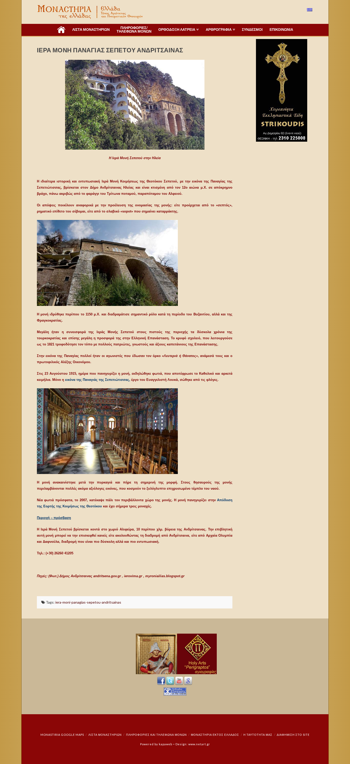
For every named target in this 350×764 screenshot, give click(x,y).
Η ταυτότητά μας (257, 734)
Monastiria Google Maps (62, 734)
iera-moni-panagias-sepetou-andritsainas (88, 602)
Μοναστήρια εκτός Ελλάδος (215, 734)
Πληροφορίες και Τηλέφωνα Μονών (156, 734)
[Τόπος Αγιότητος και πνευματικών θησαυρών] (91, 12)
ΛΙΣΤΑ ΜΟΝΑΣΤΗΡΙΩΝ (105, 734)
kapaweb (165, 744)
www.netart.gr (199, 744)
